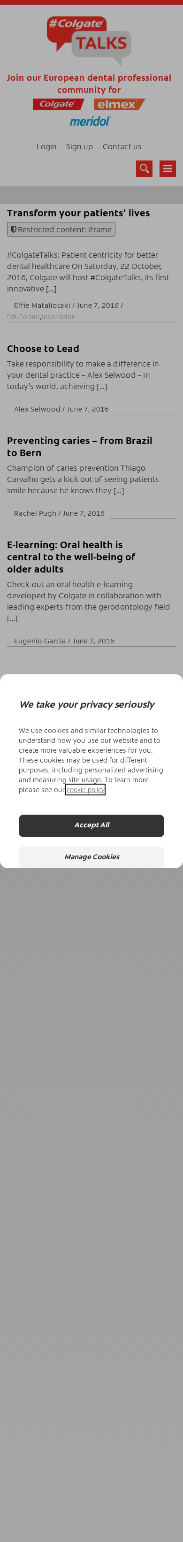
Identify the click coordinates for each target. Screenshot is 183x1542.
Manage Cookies (91, 857)
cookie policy (85, 789)
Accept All (91, 825)
